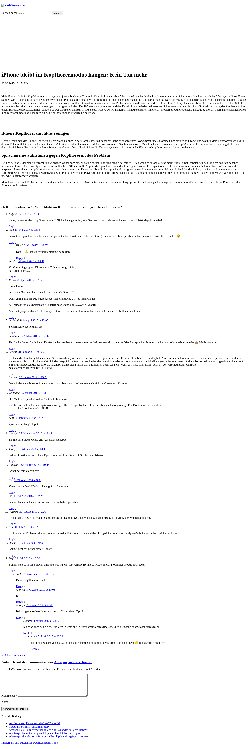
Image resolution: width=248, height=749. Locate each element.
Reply (12, 226)
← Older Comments (13, 655)
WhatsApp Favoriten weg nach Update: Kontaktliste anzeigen (44, 733)
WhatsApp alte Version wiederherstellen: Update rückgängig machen (48, 736)
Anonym (60, 662)
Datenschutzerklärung (45, 742)
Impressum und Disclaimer (16, 742)
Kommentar (9, 695)
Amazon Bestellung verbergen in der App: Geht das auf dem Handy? (48, 729)
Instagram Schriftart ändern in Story (29, 726)
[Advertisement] (124, 42)
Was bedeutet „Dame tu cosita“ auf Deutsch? (34, 723)
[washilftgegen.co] (13, 5)
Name (4, 701)
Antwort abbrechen (80, 662)
